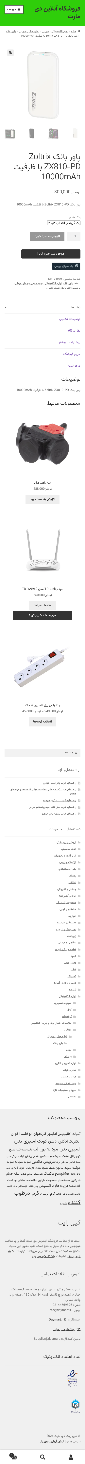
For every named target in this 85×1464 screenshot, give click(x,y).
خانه (73, 31)
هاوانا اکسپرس (49, 1185)
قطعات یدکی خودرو (65, 949)
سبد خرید (19, 1454)
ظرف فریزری (17, 1168)
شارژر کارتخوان (33, 1168)
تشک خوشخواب (57, 1156)
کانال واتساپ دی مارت (66, 1329)
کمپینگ (72, 976)
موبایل (45, 31)
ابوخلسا (27, 1134)
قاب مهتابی (38, 1174)
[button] (10, 52)
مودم (69, 1050)
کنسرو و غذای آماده (65, 983)
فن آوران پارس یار (50, 1441)
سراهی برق (62, 1162)
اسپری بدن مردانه (63, 1149)
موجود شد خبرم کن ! (50, 253)
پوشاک (72, 876)
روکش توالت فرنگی (21, 1156)
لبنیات (72, 990)
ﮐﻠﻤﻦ (63, 1203)
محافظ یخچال (64, 1180)
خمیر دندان (39, 1156)
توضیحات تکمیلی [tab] (69, 319)
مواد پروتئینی (68, 1077)
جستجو (42, 1457)
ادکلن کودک (47, 1141)
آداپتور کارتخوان (45, 1134)
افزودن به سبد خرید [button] (42, 499)
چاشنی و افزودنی (66, 889)
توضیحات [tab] (74, 307)
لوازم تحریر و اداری (65, 1063)
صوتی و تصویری (63, 1003)
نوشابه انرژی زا (68, 1186)
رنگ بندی (74, 217)
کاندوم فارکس (68, 1194)
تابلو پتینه (26, 1149)
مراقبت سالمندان (27, 1180)
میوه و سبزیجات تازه (64, 1090)
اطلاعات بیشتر (42, 605)
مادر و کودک (69, 1070)
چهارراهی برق (20, 1186)
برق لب (39, 1149)
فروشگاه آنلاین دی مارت (57, 13)
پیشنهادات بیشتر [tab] (69, 342)
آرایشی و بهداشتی (66, 842)
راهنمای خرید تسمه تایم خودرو (59, 814)
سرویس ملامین (44, 1162)
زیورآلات (71, 936)
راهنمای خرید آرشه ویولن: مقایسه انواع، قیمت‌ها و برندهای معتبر (43, 792)
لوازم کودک (26, 1174)
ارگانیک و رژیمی (67, 862)
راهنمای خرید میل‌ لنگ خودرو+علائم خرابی (52, 807)
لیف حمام (13, 1173)
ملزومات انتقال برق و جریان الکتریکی (51, 1023)
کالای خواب (70, 963)
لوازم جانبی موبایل (29, 31)
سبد (8, 1156)
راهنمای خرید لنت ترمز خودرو (59, 800)
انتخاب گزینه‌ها (42, 721)
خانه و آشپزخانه (67, 896)
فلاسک (48, 1174)
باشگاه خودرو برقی (43, 1256)
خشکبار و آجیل (68, 909)
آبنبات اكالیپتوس (69, 1134)
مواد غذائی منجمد (66, 1083)
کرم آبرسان (47, 1193)
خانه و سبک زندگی (66, 902)
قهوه (73, 956)
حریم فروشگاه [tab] (71, 354)
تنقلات (72, 882)
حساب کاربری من (71, 1457)
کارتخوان (67, 1016)
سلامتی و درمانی (67, 943)
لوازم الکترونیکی (60, 31)
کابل (69, 1010)
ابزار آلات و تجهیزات (65, 856)
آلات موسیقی (68, 849)
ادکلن (63, 1141)
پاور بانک (11, 31)
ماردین (75, 1180)
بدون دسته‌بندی (67, 869)
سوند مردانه (23, 1162)
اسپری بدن (25, 1141)
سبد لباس (74, 1162)
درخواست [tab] (74, 365)
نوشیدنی (71, 1097)
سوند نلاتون (64, 1167)
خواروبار (72, 916)
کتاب (73, 970)
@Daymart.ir (57, 1319)
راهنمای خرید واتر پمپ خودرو (59, 783)
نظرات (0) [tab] (74, 330)
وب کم (68, 1056)
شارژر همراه (53, 288)
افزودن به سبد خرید (47, 236)
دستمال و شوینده (66, 923)
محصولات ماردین (47, 1180)
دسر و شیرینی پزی (66, 929)
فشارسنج (62, 1174)
